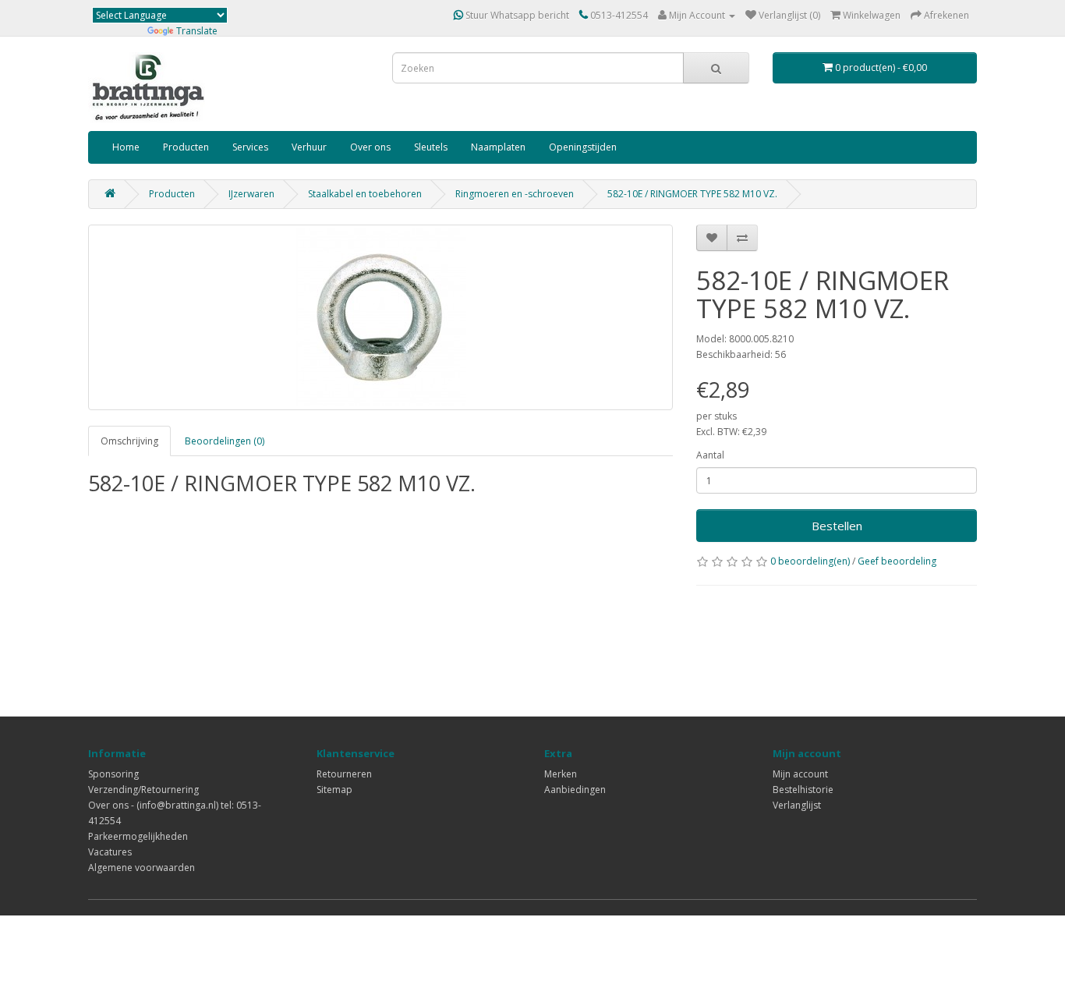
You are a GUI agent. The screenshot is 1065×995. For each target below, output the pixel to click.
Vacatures (110, 852)
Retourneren (344, 774)
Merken (560, 774)
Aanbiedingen (575, 789)
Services (250, 147)
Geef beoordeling (897, 561)
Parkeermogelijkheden (138, 836)
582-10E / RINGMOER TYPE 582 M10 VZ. (692, 193)
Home (126, 147)
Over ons (370, 147)
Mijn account (800, 774)
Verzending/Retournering (143, 789)
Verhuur (309, 147)
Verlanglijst (797, 805)
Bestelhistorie (803, 789)
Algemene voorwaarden (141, 867)
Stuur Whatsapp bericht (516, 15)
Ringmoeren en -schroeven (514, 193)
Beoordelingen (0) (224, 441)
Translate (197, 30)
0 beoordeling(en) (810, 561)
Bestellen (837, 525)
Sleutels (431, 147)
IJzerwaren (251, 193)
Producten (186, 147)
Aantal (710, 455)
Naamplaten (498, 147)
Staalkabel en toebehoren (365, 193)
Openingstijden (583, 147)
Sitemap (334, 789)
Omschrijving (129, 441)
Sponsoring (113, 774)
